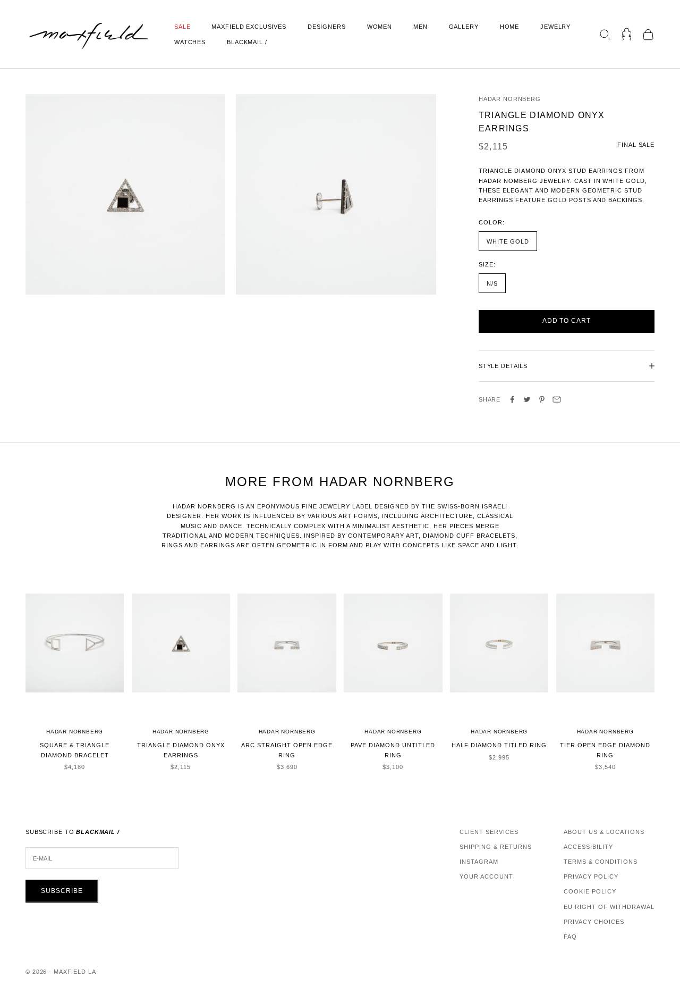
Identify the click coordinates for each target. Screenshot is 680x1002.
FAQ (570, 936)
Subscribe (62, 891)
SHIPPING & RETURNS (496, 847)
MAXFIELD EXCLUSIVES (248, 26)
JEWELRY (555, 26)
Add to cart (566, 320)
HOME (509, 26)
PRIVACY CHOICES (594, 921)
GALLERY (464, 26)
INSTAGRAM (479, 861)
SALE (182, 26)
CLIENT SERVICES (489, 832)
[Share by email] (556, 399)
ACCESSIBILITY (588, 847)
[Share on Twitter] (527, 399)
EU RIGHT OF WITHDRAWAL (609, 907)
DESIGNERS (327, 26)
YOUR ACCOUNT (486, 876)
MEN (420, 26)
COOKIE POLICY (590, 891)
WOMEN (379, 26)
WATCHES (190, 42)
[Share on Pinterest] (542, 399)
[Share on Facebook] (512, 399)
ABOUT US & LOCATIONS (604, 832)
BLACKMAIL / (247, 42)
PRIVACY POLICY (591, 876)
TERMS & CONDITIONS (601, 861)
